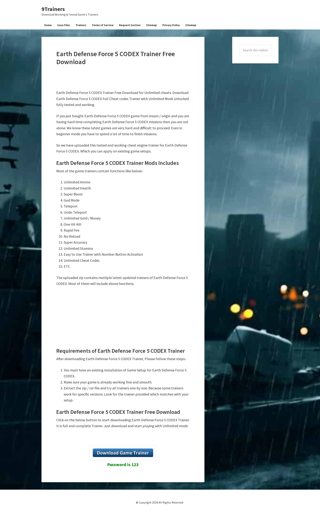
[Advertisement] (123, 77)
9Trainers (53, 8)
